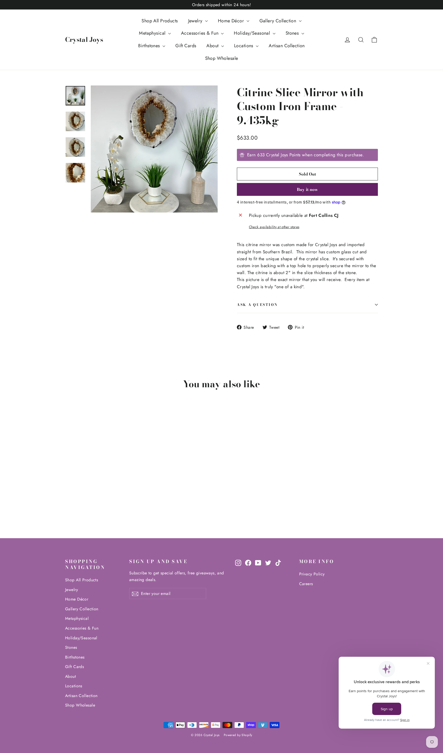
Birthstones (149, 45)
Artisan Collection (287, 45)
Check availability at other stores (274, 226)
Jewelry (196, 20)
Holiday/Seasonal (252, 33)
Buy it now (307, 189)
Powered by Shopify (238, 735)
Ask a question (257, 304)
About (213, 45)
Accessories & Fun (200, 33)
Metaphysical (153, 33)
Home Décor (231, 20)
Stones (293, 33)
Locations (244, 45)
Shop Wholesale (221, 58)
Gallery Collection (278, 20)
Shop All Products (160, 20)
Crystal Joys (84, 39)
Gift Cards (185, 45)
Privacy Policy (312, 574)
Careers (306, 584)
